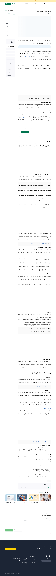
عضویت (10, 548)
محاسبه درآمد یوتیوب (24, 563)
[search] (12, 3)
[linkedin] (44, 561)
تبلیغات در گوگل (25, 558)
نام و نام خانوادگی (48, 518)
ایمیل (26, 518)
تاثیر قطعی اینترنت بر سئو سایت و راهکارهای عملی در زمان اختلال (7, 18)
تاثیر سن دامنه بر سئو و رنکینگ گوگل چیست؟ (39, 441)
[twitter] (50, 561)
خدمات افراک (41, 3)
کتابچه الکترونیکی (26, 3)
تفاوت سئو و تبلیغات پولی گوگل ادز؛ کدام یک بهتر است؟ (7, 36)
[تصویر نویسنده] (50, 13)
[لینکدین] (25, 487)
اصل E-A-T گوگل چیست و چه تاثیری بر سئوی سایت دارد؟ (38, 243)
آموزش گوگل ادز (36, 3)
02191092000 (16, 560)
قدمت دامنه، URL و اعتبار (46, 408)
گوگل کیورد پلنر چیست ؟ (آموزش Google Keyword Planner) (7, 31)
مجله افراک (33, 558)
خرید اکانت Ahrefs (22, 117)
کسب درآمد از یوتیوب (24, 562)
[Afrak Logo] (43, 556)
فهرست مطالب (47, 46)
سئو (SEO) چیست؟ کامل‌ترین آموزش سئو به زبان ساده (22, 504)
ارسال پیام (9, 530)
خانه (44, 3)
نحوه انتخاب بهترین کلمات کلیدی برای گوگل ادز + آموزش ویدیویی (7, 27)
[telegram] (48, 561)
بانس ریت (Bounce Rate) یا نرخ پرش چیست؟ (7, 22)
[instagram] (46, 561)
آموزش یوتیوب (31, 3)
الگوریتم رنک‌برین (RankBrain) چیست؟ (40, 386)
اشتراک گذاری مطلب (10, 10)
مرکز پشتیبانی (33, 559)
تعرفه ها (34, 563)
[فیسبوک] (22, 487)
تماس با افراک (33, 562)
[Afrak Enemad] (18, 563)
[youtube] (42, 561)
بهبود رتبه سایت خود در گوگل (26, 56)
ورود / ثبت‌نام (8, 3)
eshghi (48, 13)
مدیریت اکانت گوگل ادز (24, 559)
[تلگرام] (21, 487)
